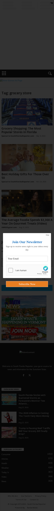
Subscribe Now (27, 284)
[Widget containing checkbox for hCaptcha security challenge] (27, 270)
